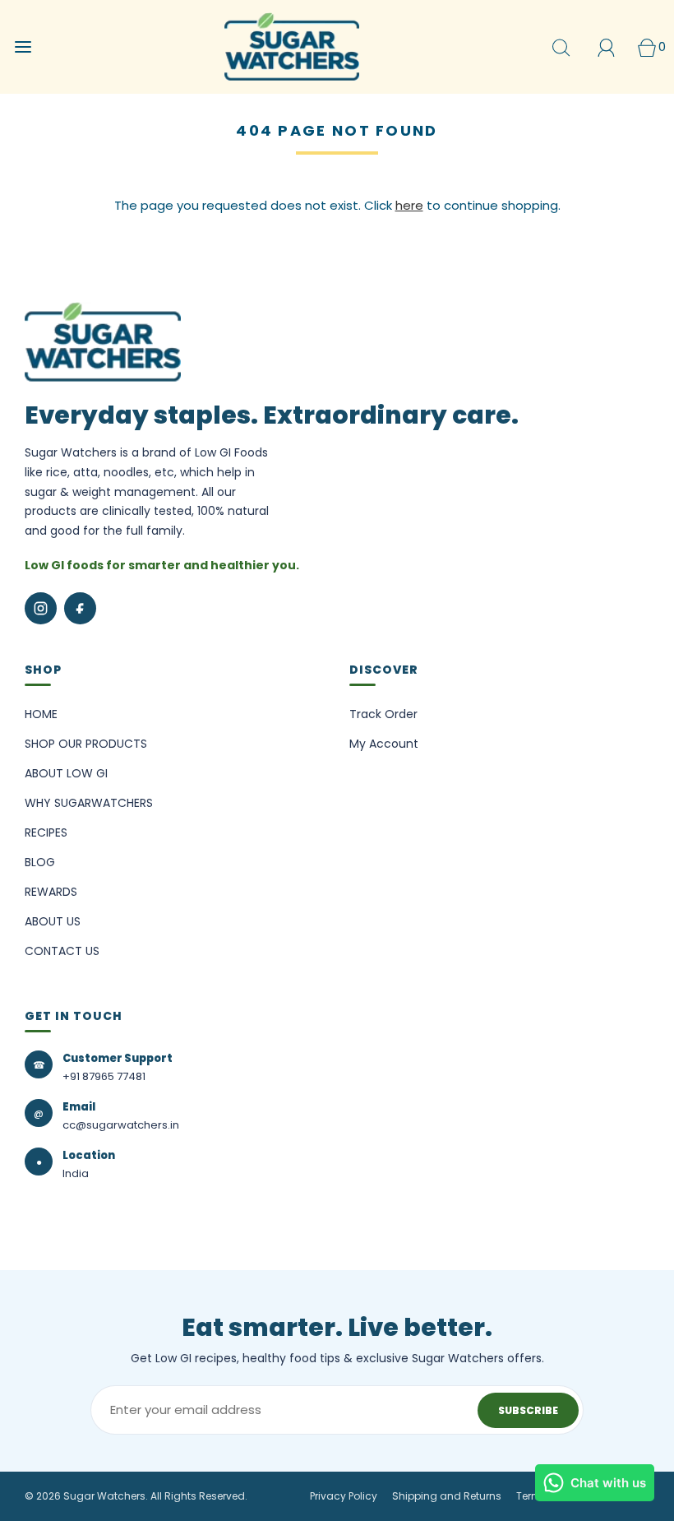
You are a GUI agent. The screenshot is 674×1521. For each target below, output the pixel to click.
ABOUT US (53, 921)
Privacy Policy (343, 1496)
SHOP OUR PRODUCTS (86, 743)
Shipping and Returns (446, 1496)
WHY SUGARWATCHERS (89, 803)
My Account (383, 743)
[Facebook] (80, 608)
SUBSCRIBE (528, 1410)
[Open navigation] (22, 47)
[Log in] (606, 47)
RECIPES (46, 832)
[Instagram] (41, 608)
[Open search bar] (561, 47)
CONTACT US (62, 951)
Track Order (383, 714)
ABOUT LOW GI (66, 773)
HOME (41, 714)
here (409, 205)
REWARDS (51, 891)
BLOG (40, 862)
